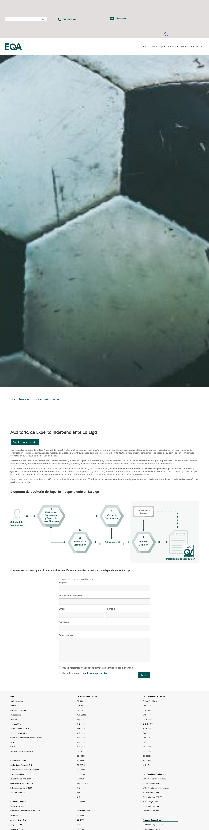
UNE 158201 (81, 728)
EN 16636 (80, 779)
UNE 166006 (148, 710)
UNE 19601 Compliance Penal (154, 779)
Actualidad (172, 46)
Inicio (13, 399)
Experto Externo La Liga (152, 806)
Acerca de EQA (157, 46)
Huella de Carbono (17, 806)
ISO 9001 (80, 701)
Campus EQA (15, 724)
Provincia (64, 621)
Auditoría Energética (18, 820)
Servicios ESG (15, 747)
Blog (12, 742)
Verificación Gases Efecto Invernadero (25, 811)
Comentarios (66, 635)
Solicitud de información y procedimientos (26, 738)
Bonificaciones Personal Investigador (24, 769)
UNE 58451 (81, 788)
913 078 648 (71, 19)
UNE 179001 (81, 738)
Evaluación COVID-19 (151, 701)
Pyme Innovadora (17, 774)
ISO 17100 (81, 774)
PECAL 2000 (81, 715)
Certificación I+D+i (18, 760)
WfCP (145, 742)
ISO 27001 (81, 815)
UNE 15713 (147, 738)
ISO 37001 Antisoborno (152, 783)
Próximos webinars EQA (19, 728)
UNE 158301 (81, 733)
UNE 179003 (81, 747)
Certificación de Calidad (87, 696)
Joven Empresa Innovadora (21, 779)
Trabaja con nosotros (18, 733)
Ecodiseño (14, 815)
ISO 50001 (147, 751)
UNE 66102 (81, 719)
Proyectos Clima (16, 824)
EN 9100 (80, 705)
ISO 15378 (81, 769)
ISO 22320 (147, 760)
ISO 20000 (147, 747)
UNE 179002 (81, 742)
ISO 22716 (81, 765)
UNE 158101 (81, 724)
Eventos (199, 46)
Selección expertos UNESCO (21, 788)
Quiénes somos (16, 701)
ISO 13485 (81, 756)
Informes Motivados (18, 792)
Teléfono (110, 608)
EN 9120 (80, 710)
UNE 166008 (148, 715)
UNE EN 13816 (82, 783)
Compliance (24, 399)
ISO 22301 (147, 756)
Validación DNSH (187, 46)
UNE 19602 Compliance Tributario (156, 788)
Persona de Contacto (70, 595)
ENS (78, 824)
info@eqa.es (121, 18)
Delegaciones (15, 715)
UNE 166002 (148, 705)
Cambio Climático (18, 801)
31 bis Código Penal (150, 801)
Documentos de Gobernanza (21, 751)
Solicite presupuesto (25, 442)
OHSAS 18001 (148, 724)
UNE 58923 (81, 792)
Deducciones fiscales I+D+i (21, 765)
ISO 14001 (147, 728)
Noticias (13, 719)
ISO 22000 (81, 801)
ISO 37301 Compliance (151, 792)
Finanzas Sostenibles (154, 820)
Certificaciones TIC (85, 811)
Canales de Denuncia (151, 811)
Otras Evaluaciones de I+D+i (21, 783)
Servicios (143, 46)
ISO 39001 (81, 760)
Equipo (13, 705)
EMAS (145, 733)
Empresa (63, 582)
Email (62, 608)
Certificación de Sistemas (159, 696)
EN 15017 (80, 751)
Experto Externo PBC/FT (152, 797)
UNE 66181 (81, 797)
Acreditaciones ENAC (18, 710)
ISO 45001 (147, 719)
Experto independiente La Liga (46, 399)
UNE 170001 (148, 765)
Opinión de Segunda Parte (153, 824)
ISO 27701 (81, 820)
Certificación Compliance (153, 774)
